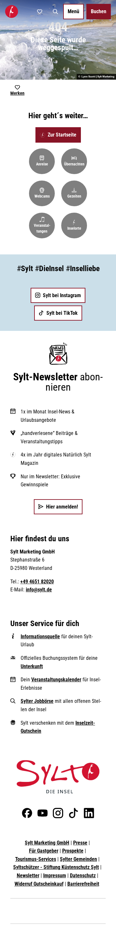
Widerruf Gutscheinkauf (39, 884)
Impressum (54, 875)
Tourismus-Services (35, 859)
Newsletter (28, 875)
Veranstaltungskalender (56, 680)
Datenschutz (83, 875)
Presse (80, 843)
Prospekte (72, 851)
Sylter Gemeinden (78, 859)
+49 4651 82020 (37, 582)
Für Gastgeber (43, 851)
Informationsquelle (40, 636)
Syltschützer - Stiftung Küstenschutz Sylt (56, 867)
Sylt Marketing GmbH (47, 843)
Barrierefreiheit (83, 884)
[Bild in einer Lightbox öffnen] (58, 777)
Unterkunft (32, 666)
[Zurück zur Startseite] (11, 11)
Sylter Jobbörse (37, 701)
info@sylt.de (39, 590)
